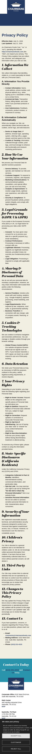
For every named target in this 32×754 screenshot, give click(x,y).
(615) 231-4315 (16, 644)
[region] (16, 736)
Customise (16, 742)
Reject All (16, 749)
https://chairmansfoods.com (12, 52)
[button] (16, 17)
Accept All (16, 736)
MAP (3, 706)
